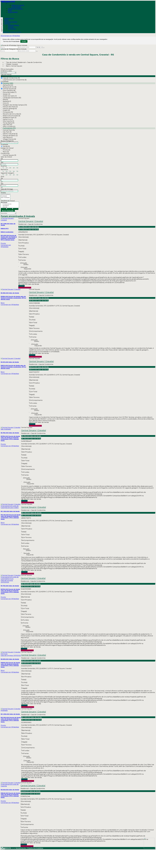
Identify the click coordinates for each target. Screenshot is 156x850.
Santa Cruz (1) (8, 119)
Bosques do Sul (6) (9, 87)
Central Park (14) (9, 130)
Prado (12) (6, 110)
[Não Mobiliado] (5, 197)
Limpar (9, 209)
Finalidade (4, 144)
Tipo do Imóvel (6, 74)
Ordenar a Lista (6, 71)
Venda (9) (6, 146)
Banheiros (4, 169)
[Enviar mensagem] (43, 47)
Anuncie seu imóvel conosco (11, 32)
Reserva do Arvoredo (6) (11, 116)
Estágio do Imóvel (7, 148)
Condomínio (5, 153)
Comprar (21, 286)
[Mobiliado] (5, 196)
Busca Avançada (7, 211)
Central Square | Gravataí (30, 221)
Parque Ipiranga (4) (10, 108)
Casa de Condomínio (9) (11, 78)
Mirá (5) (5, 99)
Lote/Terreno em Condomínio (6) (15, 80)
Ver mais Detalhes (24, 287)
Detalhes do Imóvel (8, 201)
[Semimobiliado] (5, 194)
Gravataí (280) (8, 83)
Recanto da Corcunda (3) (12, 114)
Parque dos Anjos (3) (10, 107)
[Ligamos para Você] (1, 25)
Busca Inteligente (7, 141)
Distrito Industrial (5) (10, 134)
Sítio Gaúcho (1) (8, 121)
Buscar (3, 209)
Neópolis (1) (7, 101)
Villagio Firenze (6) (9, 139)
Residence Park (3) (9, 117)
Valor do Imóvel (6, 157)
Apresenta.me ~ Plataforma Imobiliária (29, 848)
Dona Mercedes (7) (10, 92)
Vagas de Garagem (7, 173)
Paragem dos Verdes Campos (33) (15, 105)
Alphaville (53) (8, 85)
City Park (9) (7, 132)
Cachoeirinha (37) (9, 128)
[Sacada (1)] (10, 205)
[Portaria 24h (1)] (10, 204)
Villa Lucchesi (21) (9, 126)
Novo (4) (6, 152)
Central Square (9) (9, 89)
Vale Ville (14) (7, 125)
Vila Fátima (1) (8, 137)
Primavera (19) (8, 112)
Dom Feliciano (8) (9, 90)
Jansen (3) (6, 94)
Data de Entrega (7, 189)
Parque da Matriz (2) (10, 135)
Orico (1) (6, 103)
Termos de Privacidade (11, 41)
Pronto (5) (6, 150)
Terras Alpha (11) (8, 123)
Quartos (4, 166)
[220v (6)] (10, 207)
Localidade (4, 81)
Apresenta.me (3, 848)
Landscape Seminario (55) (12, 98)
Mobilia (3, 193)
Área (2, 176)
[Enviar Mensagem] (37, 51)
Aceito (24, 41)
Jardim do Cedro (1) (10, 96)
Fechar (15, 209)
